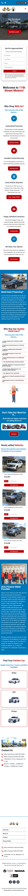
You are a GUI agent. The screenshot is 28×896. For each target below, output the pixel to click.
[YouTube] (25, 2)
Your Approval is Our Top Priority (11, 373)
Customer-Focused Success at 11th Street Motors (13, 346)
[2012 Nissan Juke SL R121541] (14, 538)
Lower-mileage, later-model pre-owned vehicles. (12, 341)
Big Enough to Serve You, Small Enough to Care (13, 381)
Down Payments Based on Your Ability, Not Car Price (13, 358)
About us (5, 833)
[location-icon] (6, 3)
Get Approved (14, 485)
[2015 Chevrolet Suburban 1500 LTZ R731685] (14, 472)
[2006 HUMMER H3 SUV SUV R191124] (14, 505)
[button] (2, 26)
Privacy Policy (7, 841)
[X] (21, 2)
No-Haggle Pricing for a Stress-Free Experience (11, 354)
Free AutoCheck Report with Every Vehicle (13, 361)
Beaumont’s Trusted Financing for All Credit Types (13, 377)
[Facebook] (18, 2)
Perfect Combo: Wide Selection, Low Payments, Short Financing (11, 369)
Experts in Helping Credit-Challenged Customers (12, 350)
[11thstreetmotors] (9, 9)
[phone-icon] (3, 3)
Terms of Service (17, 890)
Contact (5, 837)
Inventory (5, 830)
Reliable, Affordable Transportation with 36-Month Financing (13, 365)
